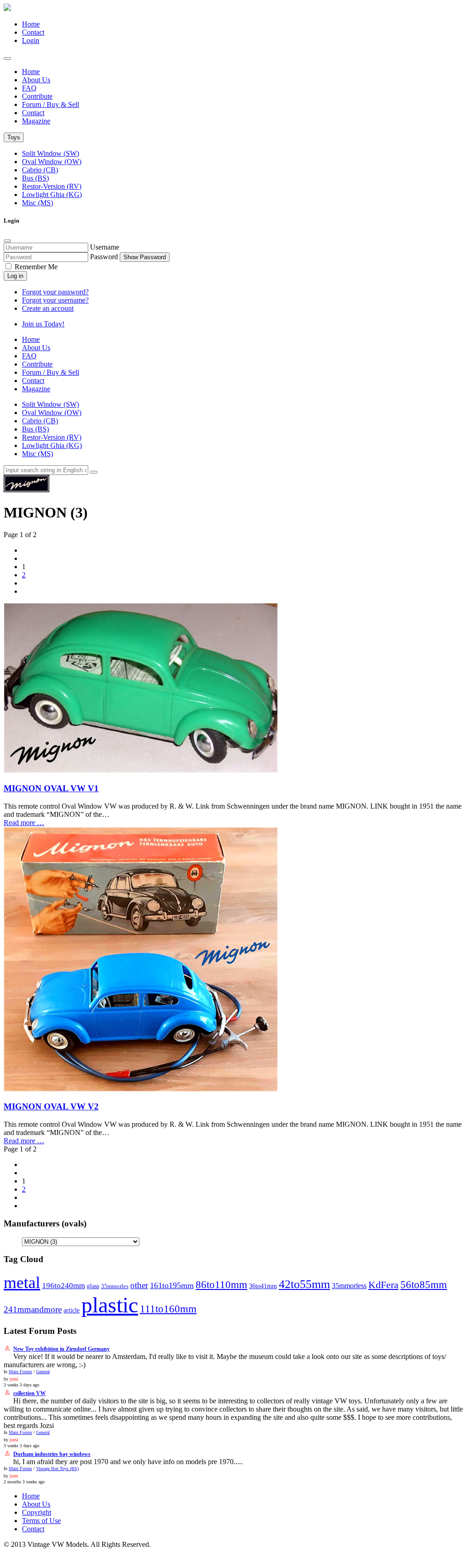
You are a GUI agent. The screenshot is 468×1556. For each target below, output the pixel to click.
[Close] (7, 241)
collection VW (29, 1393)
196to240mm (63, 1285)
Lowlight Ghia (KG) (52, 194)
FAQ (29, 88)
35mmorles (114, 1286)
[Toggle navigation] (7, 58)
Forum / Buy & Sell (50, 104)
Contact (33, 32)
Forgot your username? (55, 300)
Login (30, 40)
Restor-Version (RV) (51, 186)
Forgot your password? (55, 292)
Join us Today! (43, 324)
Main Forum (20, 1371)
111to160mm (168, 1309)
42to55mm (304, 1284)
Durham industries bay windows (51, 1454)
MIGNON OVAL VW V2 (51, 1106)
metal (22, 1283)
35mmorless (349, 1286)
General (43, 1371)
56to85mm (423, 1284)
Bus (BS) (35, 178)
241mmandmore (33, 1309)
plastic (109, 1305)
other (139, 1285)
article (72, 1310)
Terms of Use (41, 1520)
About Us (36, 80)
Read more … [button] (24, 822)
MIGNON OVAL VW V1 (51, 788)
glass (93, 1286)
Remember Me (35, 267)
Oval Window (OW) (51, 161)
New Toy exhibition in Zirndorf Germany (61, 1349)
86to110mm (221, 1284)
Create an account (48, 308)
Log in (15, 275)
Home (31, 24)
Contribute (37, 96)
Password (104, 257)
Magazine (36, 121)
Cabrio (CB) (40, 170)
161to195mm (172, 1285)
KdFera (383, 1284)
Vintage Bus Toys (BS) (57, 1468)
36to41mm (263, 1286)
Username (104, 247)
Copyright (36, 1512)
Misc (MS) (37, 203)
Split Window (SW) (50, 153)
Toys (13, 137)
